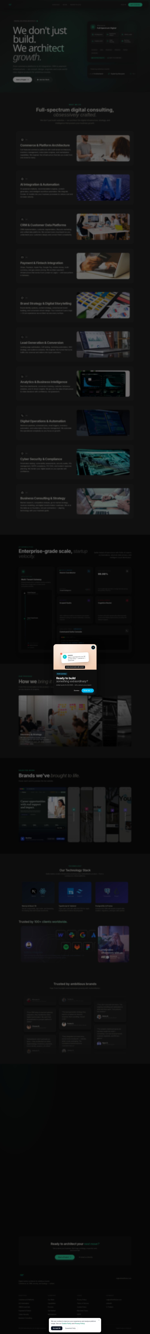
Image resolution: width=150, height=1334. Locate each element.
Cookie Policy (66, 1323)
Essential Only (70, 1328)
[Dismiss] (94, 644)
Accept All (56, 1328)
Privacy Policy (80, 1323)
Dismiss (76, 689)
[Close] (99, 1320)
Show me (87, 689)
